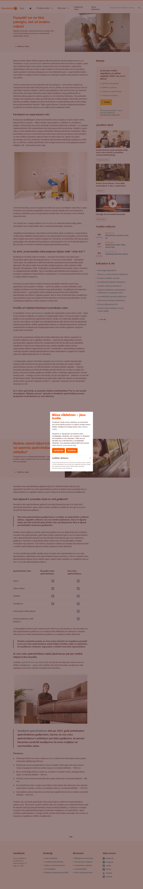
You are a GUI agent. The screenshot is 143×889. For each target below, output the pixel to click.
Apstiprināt (58, 450)
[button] (71, 458)
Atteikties (72, 450)
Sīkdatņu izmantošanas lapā (66, 445)
